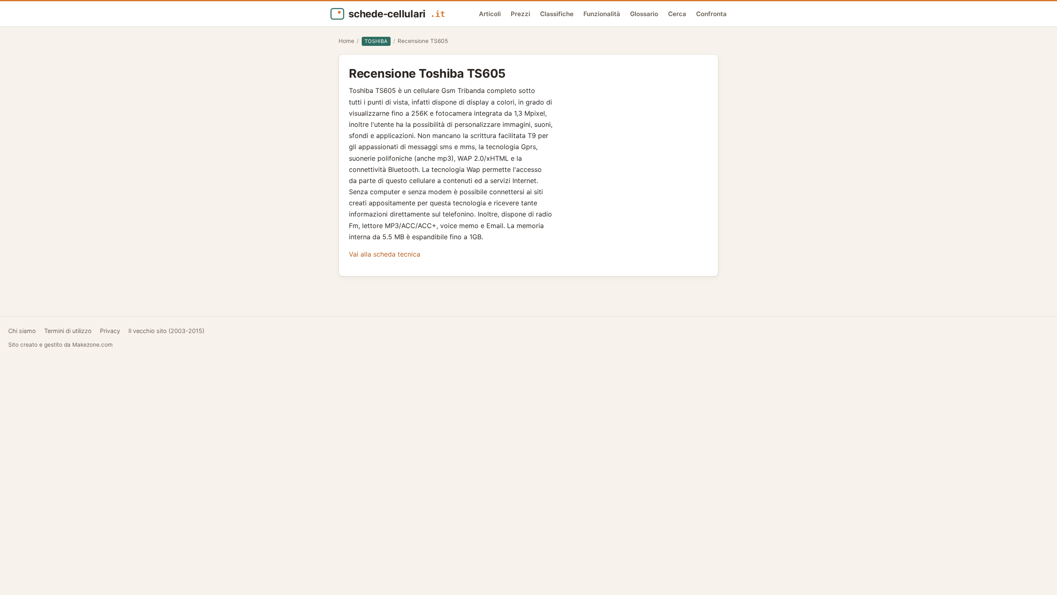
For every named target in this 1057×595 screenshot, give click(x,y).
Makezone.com (92, 344)
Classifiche (557, 14)
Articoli (490, 14)
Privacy (110, 330)
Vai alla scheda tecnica (384, 254)
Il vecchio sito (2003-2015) (166, 330)
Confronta (711, 14)
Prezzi (520, 14)
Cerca (677, 14)
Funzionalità (601, 14)
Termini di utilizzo (68, 330)
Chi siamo (22, 330)
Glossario (644, 14)
